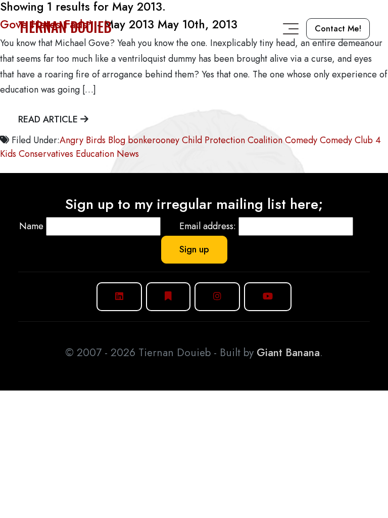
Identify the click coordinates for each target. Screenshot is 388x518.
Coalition (265, 140)
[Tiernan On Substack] (168, 296)
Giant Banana (288, 352)
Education (95, 153)
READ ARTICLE (49, 119)
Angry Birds (83, 140)
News (128, 153)
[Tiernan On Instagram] (217, 296)
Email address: (207, 226)
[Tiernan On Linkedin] (119, 296)
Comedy (301, 140)
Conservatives (46, 153)
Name (31, 226)
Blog (116, 140)
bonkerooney (153, 140)
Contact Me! (338, 28)
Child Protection (213, 140)
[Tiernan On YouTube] (268, 296)
